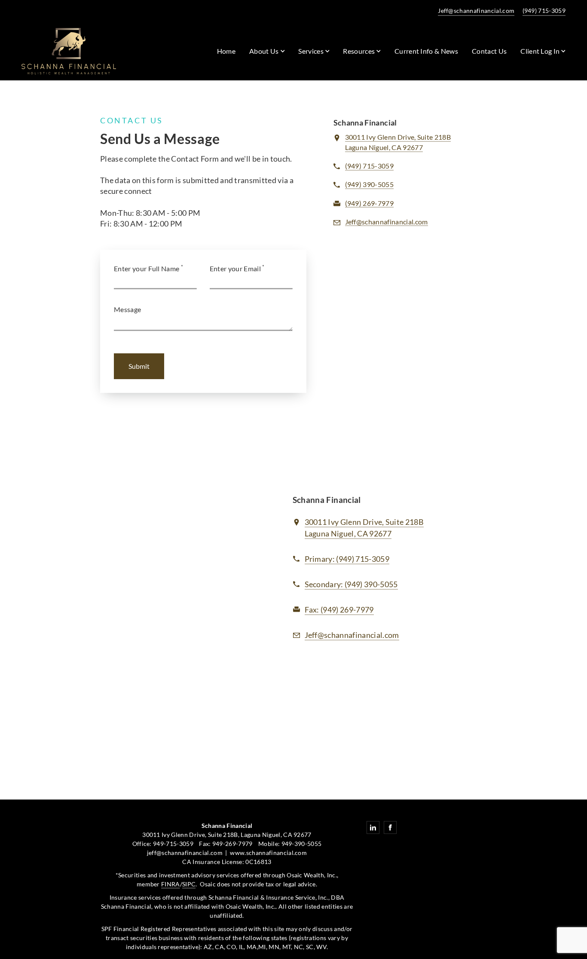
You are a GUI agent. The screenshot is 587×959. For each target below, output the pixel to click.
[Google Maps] (177, 571)
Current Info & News (426, 51)
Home (226, 51)
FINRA (170, 884)
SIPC (189, 884)
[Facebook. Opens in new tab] (390, 827)
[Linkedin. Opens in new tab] (373, 827)
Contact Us (489, 51)
